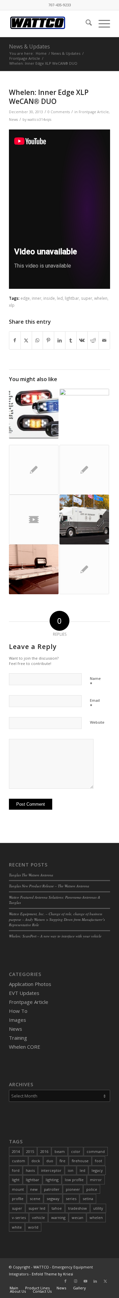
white (17, 1227)
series (71, 1198)
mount (18, 1189)
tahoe (57, 1208)
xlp (12, 305)
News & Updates (29, 46)
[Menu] (101, 23)
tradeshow (77, 1208)
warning (58, 1217)
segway (53, 1198)
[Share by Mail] (104, 340)
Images (17, 1019)
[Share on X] (26, 340)
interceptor (51, 1170)
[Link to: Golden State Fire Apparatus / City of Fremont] (84, 519)
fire (62, 1160)
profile (17, 1198)
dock (35, 1160)
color (75, 1151)
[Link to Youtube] (85, 1281)
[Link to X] (105, 1281)
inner (36, 298)
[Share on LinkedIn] (59, 340)
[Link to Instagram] (75, 1281)
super (86, 298)
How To (18, 1011)
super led (36, 1208)
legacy (97, 1170)
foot (98, 1160)
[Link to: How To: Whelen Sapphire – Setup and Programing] (34, 519)
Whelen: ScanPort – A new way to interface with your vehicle (55, 935)
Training (18, 1037)
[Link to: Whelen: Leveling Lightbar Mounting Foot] (84, 569)
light (16, 1179)
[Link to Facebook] (65, 1281)
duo (49, 1160)
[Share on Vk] (82, 340)
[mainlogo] (49, 23)
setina (88, 1198)
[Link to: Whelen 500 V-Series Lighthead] (34, 414)
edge (25, 298)
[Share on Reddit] (93, 340)
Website (97, 722)
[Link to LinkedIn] (95, 1281)
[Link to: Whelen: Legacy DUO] (84, 470)
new (34, 1189)
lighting (52, 1179)
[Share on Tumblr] (70, 340)
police (91, 1189)
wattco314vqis (39, 119)
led (60, 298)
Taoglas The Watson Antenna (31, 874)
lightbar (72, 298)
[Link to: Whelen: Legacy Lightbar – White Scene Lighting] (34, 569)
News (13, 119)
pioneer (73, 1189)
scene (35, 1198)
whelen (100, 298)
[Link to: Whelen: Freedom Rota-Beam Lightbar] (84, 417)
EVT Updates (24, 993)
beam (60, 1151)
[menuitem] (85, 23)
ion (70, 1170)
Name (95, 681)
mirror (96, 1179)
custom (18, 1160)
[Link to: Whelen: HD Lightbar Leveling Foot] (34, 470)
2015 (30, 1151)
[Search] (85, 23)
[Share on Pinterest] (48, 340)
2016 (44, 1151)
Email (95, 703)
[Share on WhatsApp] (37, 340)
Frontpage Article (94, 112)
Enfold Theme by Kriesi (52, 1273)
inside (49, 298)
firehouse (80, 1160)
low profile (74, 1179)
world (33, 1227)
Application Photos (30, 984)
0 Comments (59, 112)
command (96, 1151)
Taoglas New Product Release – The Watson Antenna (49, 885)
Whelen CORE (24, 1046)
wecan (77, 1217)
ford (16, 1170)
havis (30, 1170)
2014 (16, 1151)
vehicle (38, 1217)
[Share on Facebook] (14, 340)
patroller (52, 1189)
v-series (19, 1217)
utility (98, 1208)
